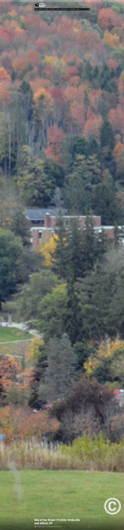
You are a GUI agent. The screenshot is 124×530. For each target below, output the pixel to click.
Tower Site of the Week (58, 526)
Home (36, 9)
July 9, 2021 (44, 526)
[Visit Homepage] (40, 5)
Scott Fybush (39, 526)
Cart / (88, 0)
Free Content (49, 526)
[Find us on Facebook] (82, 1)
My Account (36, 0)
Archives (41, 9)
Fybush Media (72, 9)
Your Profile (39, 0)
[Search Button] (88, 9)
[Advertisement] (72, 5)
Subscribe (46, 9)
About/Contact (64, 9)
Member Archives (44, 0)
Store (58, 9)
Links (78, 9)
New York (52, 526)
